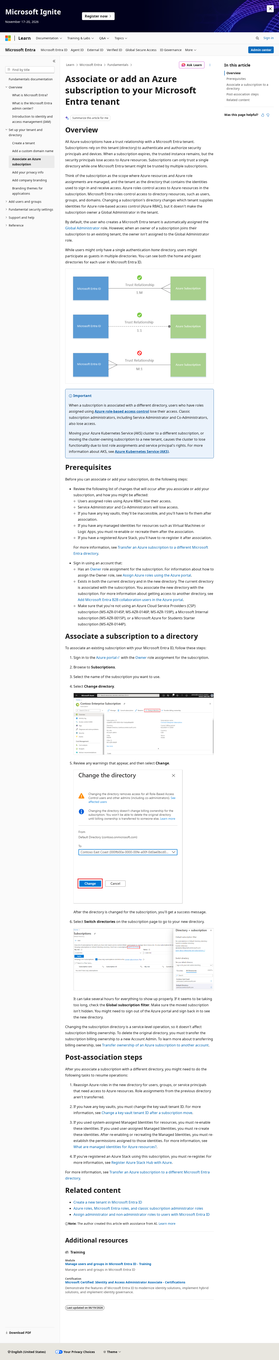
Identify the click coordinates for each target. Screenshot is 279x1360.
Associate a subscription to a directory (247, 86)
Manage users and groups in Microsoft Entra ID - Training (108, 1264)
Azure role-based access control (122, 411)
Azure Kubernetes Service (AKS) (142, 451)
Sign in (269, 38)
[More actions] (210, 65)
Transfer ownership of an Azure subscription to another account (155, 1045)
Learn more (167, 1223)
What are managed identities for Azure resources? (115, 1146)
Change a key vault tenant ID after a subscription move (147, 1112)
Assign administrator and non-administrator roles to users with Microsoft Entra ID (141, 1214)
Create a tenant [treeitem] (23, 143)
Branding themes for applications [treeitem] (27, 191)
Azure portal (106, 657)
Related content (238, 100)
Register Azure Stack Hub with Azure (141, 1162)
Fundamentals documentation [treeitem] (31, 79)
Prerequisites (236, 79)
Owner (95, 569)
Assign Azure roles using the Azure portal (157, 575)
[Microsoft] (8, 38)
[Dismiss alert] (270, 8)
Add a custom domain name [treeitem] (32, 151)
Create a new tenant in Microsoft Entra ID (107, 1202)
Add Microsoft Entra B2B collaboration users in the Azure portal (130, 599)
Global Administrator (82, 228)
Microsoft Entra (91, 65)
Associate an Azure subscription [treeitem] (26, 162)
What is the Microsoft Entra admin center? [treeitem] (32, 106)
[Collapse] (54, 61)
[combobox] (29, 69)
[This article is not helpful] (267, 115)
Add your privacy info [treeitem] (27, 172)
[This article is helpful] (262, 115)
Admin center (261, 50)
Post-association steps (242, 94)
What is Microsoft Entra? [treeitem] (30, 95)
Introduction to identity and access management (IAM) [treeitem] (32, 119)
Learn (70, 65)
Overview (233, 73)
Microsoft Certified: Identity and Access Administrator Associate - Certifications (125, 1282)
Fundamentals (117, 65)
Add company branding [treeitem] (29, 180)
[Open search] (257, 38)
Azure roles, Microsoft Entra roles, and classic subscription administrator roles (138, 1208)
